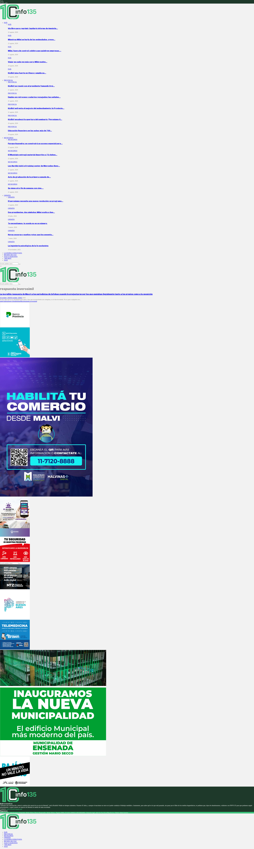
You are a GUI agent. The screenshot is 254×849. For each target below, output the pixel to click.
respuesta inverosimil (30, 301)
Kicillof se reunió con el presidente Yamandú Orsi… (31, 86)
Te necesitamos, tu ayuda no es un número (28, 223)
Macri (22, 301)
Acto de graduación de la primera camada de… (29, 177)
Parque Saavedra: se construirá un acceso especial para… (35, 143)
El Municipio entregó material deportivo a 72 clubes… (32, 155)
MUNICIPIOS (8, 138)
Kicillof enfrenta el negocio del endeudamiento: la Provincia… (36, 108)
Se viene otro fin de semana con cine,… (26, 188)
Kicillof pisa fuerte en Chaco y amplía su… (27, 73)
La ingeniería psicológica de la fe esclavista (28, 246)
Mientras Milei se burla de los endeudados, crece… (31, 39)
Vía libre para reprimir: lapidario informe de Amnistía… (33, 28)
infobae (18, 301)
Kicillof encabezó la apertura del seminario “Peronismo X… (35, 119)
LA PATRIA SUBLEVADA (13, 253)
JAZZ (6, 260)
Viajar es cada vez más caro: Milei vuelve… (27, 62)
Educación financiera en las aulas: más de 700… (30, 130)
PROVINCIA (8, 80)
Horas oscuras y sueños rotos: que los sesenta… (30, 234)
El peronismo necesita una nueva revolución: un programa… (35, 201)
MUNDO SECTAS (10, 255)
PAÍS (5, 23)
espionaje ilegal (11, 301)
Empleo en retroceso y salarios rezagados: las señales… (34, 97)
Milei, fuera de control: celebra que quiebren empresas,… (34, 51)
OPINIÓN (7, 195)
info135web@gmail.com (14, 809)
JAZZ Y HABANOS (10, 256)
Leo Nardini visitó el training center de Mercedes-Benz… (34, 166)
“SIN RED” (8, 258)
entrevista (3, 301)
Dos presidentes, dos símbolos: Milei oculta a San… (31, 212)
